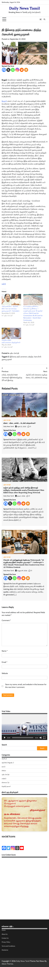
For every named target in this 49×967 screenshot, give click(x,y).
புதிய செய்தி (14, 353)
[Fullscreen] (44, 737)
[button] (24, 727)
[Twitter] (8, 848)
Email (4, 662)
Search (4, 745)
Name (5, 651)
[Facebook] (4, 70)
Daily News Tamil (24, 8)
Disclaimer (5, 950)
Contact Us (5, 938)
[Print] (22, 70)
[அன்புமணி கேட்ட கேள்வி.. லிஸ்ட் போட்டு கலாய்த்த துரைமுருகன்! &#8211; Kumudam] (11, 299)
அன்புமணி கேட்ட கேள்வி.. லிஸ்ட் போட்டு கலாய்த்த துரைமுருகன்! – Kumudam (10, 308)
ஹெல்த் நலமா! (6, 786)
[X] (8, 70)
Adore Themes (7, 964)
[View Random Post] (40, 19)
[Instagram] (17, 70)
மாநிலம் (4, 778)
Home (4, 930)
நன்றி (4, 284)
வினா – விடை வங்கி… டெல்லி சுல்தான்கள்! (19, 423)
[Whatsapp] (13, 70)
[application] (24, 727)
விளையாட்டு (5, 782)
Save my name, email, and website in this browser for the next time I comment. (25, 685)
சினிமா (4, 770)
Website (5, 673)
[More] (26, 70)
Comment (6, 620)
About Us (4, 934)
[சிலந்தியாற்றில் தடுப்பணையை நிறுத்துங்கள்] (11, 333)
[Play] (5, 737)
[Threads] (17, 848)
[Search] (44, 19)
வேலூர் (4, 101)
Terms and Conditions (8, 946)
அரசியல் (4, 759)
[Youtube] (22, 848)
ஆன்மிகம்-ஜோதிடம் (8, 762)
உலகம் (3, 767)
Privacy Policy (6, 942)
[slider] (22, 737)
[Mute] (41, 737)
